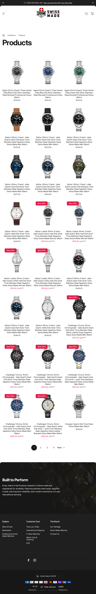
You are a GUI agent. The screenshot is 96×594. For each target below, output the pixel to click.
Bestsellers (6, 530)
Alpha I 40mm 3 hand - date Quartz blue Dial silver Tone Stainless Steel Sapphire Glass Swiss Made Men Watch (48, 188)
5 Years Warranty (33, 534)
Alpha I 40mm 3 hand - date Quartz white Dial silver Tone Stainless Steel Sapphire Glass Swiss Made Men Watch (17, 235)
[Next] (92, 3)
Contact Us (54, 534)
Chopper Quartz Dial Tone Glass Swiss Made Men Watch (79, 425)
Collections (12, 35)
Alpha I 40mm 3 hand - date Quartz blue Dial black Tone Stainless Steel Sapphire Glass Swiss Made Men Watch (17, 188)
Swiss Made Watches (58, 530)
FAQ (28, 543)
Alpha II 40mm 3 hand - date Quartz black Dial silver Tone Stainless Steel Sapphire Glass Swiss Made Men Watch (79, 282)
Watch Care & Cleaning (31, 538)
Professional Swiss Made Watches (10, 535)
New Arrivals (7, 527)
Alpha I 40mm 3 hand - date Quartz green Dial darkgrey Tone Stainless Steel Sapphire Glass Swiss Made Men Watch (79, 188)
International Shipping (35, 530)
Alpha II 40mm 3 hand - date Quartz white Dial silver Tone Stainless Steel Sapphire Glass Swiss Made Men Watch (48, 329)
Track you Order (32, 527)
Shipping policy (63, 590)
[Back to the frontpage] (3, 35)
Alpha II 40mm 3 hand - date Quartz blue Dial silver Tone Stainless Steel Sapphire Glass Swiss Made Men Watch (17, 329)
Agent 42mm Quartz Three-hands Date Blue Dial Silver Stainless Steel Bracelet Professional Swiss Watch (48, 93)
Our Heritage (55, 527)
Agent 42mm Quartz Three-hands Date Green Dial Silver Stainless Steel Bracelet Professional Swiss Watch (79, 93)
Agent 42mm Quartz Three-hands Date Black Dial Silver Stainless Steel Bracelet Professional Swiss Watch (16, 93)
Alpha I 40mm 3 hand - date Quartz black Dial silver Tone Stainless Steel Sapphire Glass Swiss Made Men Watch (48, 141)
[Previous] (3, 3)
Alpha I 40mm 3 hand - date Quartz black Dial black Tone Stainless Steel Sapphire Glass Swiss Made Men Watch (17, 141)
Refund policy (33, 590)
